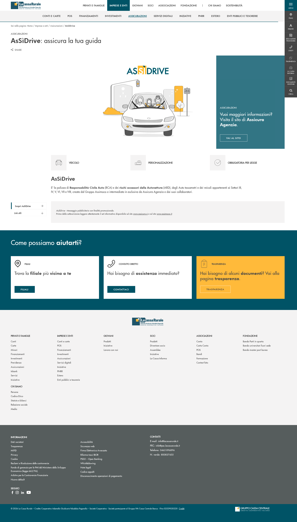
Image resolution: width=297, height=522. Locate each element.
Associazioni (204, 335)
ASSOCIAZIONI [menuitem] (167, 5)
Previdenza (16, 362)
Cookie (14, 458)
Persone (14, 391)
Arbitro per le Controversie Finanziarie (41, 475)
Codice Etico (17, 396)
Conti (13, 341)
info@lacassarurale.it (168, 441)
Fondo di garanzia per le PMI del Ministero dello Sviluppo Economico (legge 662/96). (38, 469)
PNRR (60, 371)
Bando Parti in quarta (253, 341)
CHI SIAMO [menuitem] (214, 5)
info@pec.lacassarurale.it (168, 445)
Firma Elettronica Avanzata (105, 450)
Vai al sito (237, 138)
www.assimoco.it (164, 213)
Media (14, 408)
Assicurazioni (56, 25)
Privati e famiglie (20, 335)
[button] (291, 5)
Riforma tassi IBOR (101, 454)
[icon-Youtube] (28, 492)
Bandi (199, 354)
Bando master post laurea (255, 349)
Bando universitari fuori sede (257, 345)
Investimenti (16, 358)
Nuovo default (29, 479)
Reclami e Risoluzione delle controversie (41, 463)
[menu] (162, 5)
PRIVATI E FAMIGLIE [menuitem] (94, 5)
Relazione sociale (19, 404)
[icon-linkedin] (22, 492)
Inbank (14, 371)
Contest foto (202, 362)
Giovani (108, 335)
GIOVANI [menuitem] (137, 5)
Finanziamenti (18, 354)
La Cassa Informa (158, 358)
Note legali (97, 467)
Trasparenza (17, 446)
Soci (152, 335)
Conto (199, 341)
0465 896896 (167, 450)
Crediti (181, 508)
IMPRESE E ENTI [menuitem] (118, 5)
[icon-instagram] (17, 492)
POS (59, 345)
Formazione (202, 358)
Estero (60, 375)
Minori (14, 349)
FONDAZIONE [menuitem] (189, 5)
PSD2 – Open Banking (102, 458)
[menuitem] (51, 16)
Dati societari (17, 441)
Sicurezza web (99, 446)
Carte (13, 345)
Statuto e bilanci (18, 400)
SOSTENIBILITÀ (234, 5)
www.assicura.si (140, 213)
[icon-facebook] (12, 492)
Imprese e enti (41, 25)
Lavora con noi (111, 349)
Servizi (14, 375)
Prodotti (107, 341)
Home (30, 25)
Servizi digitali (64, 362)
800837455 (167, 454)
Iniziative (15, 379)
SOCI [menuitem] (150, 5)
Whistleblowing (99, 463)
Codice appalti (87, 471)
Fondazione (250, 335)
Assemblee (155, 349)
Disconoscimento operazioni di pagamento (112, 475)
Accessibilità (98, 441)
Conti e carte (63, 341)
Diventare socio (157, 345)
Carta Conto (202, 345)
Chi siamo (16, 386)
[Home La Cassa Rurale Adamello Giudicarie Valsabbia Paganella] (26, 5)
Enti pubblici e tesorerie (68, 379)
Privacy (14, 454)
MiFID (25, 450)
